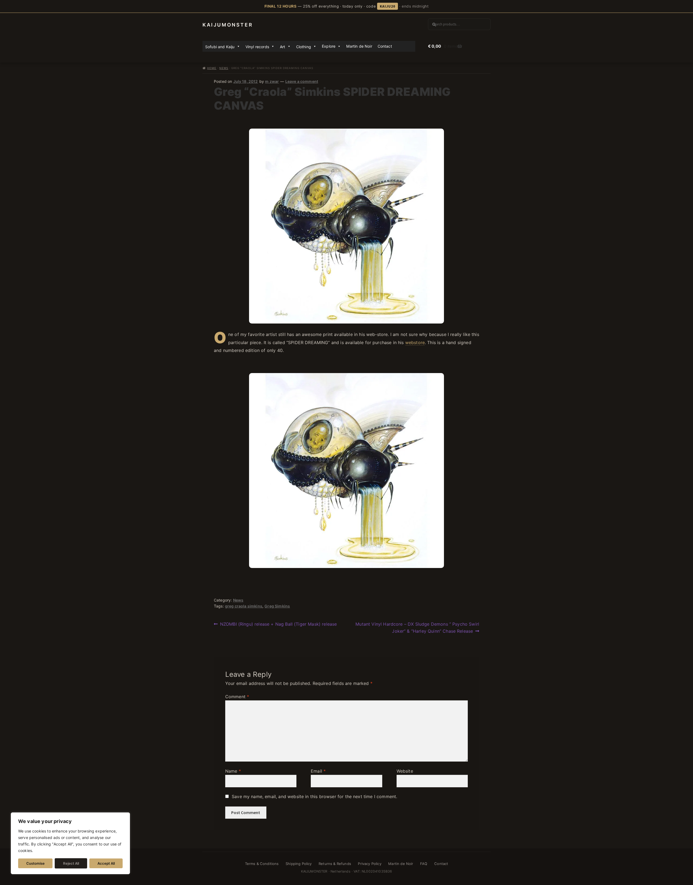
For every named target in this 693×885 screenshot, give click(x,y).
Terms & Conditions (262, 863)
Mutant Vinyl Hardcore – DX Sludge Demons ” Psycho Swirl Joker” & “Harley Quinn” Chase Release (417, 627)
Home (211, 68)
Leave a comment (301, 81)
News (223, 68)
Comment (237, 696)
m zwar (272, 81)
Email (318, 771)
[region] (70, 843)
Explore (328, 46)
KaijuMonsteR (227, 25)
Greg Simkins (277, 606)
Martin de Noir (359, 46)
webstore (415, 342)
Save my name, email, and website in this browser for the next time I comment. (314, 796)
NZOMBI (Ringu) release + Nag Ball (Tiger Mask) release (278, 624)
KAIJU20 (387, 6)
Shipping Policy (299, 863)
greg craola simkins (243, 606)
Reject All (71, 863)
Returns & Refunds (335, 863)
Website (405, 771)
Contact (385, 46)
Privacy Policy (369, 863)
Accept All (106, 863)
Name (233, 771)
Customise (35, 863)
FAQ (423, 863)
